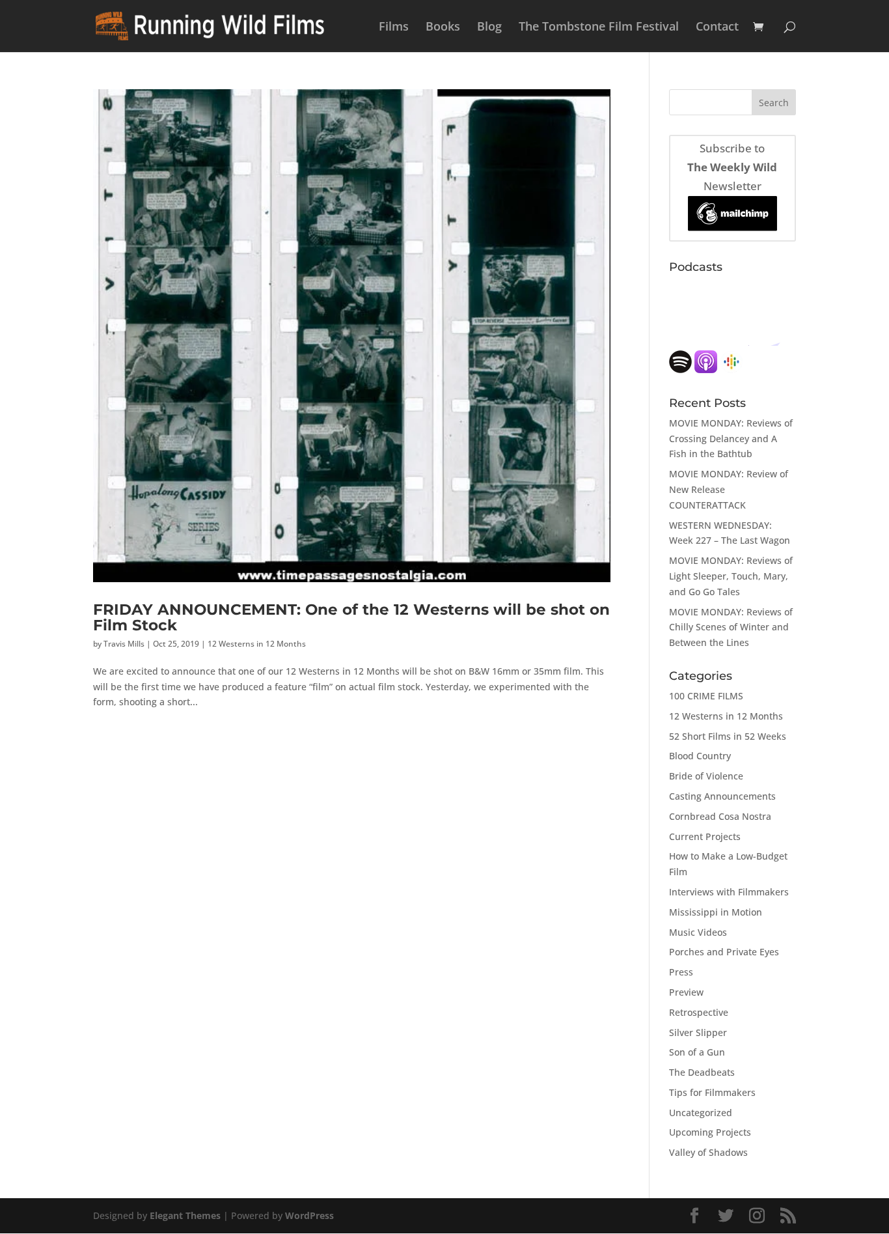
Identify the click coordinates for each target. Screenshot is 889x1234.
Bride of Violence (706, 776)
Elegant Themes (185, 1215)
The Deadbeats (702, 1072)
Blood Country (700, 756)
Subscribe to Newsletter (732, 167)
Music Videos (698, 932)
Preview (686, 992)
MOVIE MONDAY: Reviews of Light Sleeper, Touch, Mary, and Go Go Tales (731, 576)
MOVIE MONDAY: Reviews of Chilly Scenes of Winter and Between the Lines (731, 627)
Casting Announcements (722, 796)
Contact (717, 27)
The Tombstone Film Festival (599, 27)
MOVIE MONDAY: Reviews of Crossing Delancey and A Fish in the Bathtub (731, 438)
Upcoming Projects (710, 1132)
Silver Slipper (698, 1032)
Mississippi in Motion (715, 912)
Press (681, 972)
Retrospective (698, 1012)
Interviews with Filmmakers (729, 892)
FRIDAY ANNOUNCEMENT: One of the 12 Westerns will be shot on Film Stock (351, 617)
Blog (489, 27)
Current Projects (705, 836)
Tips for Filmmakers (712, 1092)
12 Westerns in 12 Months (257, 643)
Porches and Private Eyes (724, 952)
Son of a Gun (697, 1052)
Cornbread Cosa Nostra (720, 816)
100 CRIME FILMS (706, 696)
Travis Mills (123, 643)
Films (394, 27)
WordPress (309, 1215)
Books (443, 27)
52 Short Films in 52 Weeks (727, 736)
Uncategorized (700, 1112)
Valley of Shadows (708, 1152)
